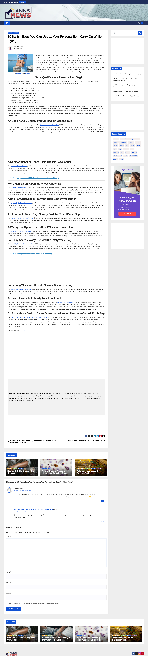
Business (48, 23)
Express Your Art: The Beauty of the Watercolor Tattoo (56, 639)
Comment (9, 536)
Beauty (57, 23)
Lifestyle (37, 23)
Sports (115, 155)
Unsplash (27, 73)
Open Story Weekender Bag (19, 187)
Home (114, 149)
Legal (120, 149)
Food (75, 23)
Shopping (16, 32)
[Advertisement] (56, 146)
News (14, 23)
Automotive (124, 139)
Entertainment (25, 23)
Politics (92, 23)
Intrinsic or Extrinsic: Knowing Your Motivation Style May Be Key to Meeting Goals (33, 441)
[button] (139, 23)
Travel (125, 155)
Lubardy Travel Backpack (65, 302)
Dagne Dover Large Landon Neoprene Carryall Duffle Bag (29, 317)
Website (8, 593)
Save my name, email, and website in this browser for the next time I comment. (34, 604)
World (108, 23)
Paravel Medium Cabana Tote (49, 125)
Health (83, 23)
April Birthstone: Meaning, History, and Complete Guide (54, 472)
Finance (115, 145)
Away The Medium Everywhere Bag (22, 244)
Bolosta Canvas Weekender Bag (21, 289)
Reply (102, 500)
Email (8, 582)
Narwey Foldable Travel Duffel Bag (22, 218)
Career (115, 142)
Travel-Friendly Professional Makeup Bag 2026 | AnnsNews (33, 509)
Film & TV (137, 142)
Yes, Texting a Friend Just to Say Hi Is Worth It (85, 441)
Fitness (122, 145)
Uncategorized (133, 155)
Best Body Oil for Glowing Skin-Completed (21, 472)
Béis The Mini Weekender (19, 166)
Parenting (116, 152)
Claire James (19, 46)
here (23, 330)
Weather (115, 159)
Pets (122, 152)
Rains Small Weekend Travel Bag (21, 231)
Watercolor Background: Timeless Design (87, 472)
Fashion (67, 23)
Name (8, 572)
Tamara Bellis (19, 73)
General (10, 32)
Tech (101, 23)
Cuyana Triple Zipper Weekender (21, 203)
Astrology (116, 139)
